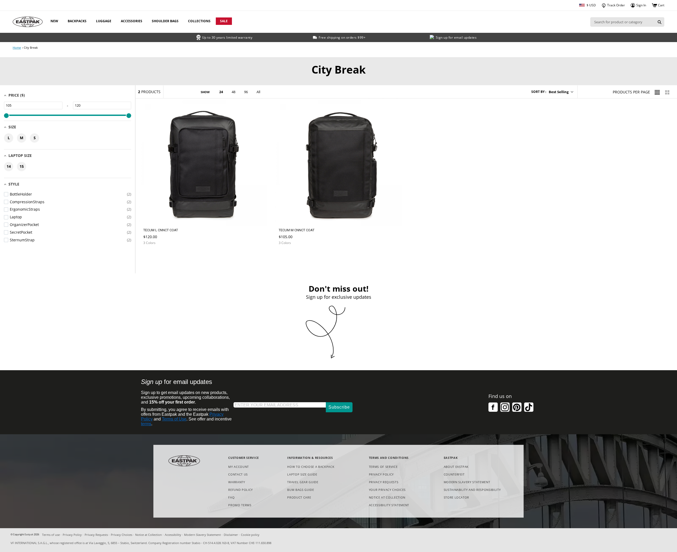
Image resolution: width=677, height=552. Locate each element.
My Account (238, 467)
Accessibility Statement (389, 505)
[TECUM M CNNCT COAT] (290, 255)
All (258, 91)
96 (246, 91)
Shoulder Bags (165, 21)
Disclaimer (231, 535)
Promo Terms (239, 505)
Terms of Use (174, 419)
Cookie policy (250, 535)
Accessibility (173, 535)
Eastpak (29, 534)
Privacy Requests (384, 482)
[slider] (6, 116)
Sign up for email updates (456, 37)
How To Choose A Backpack (310, 467)
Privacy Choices (121, 535)
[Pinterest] (517, 407)
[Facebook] (493, 407)
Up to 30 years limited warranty (227, 37)
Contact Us (238, 474)
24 (221, 91)
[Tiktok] (528, 407)
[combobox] (622, 22)
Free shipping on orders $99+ (342, 37)
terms (146, 424)
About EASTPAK (456, 467)
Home (17, 47)
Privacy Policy (381, 474)
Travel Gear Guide (302, 482)
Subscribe (339, 407)
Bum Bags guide (300, 490)
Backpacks (77, 21)
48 (233, 91)
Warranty (236, 482)
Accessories (131, 21)
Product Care (299, 497)
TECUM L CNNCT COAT (160, 230)
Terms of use (51, 535)
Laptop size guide (302, 474)
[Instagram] (505, 407)
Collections (199, 21)
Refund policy (240, 490)
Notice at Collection (387, 497)
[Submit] (659, 22)
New (54, 21)
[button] (560, 92)
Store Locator (456, 497)
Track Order (615, 5)
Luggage (103, 21)
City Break (31, 47)
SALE (224, 21)
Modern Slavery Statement (467, 482)
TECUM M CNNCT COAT (296, 230)
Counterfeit (454, 474)
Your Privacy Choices (387, 490)
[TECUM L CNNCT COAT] (154, 255)
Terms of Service (383, 467)
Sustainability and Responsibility (472, 490)
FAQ (231, 497)
